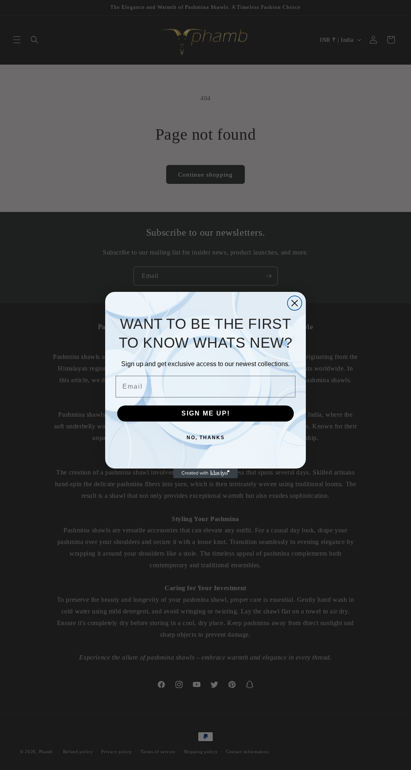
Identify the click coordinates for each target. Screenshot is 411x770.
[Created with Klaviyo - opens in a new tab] (205, 473)
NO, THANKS (206, 437)
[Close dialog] (294, 303)
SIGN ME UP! (205, 413)
